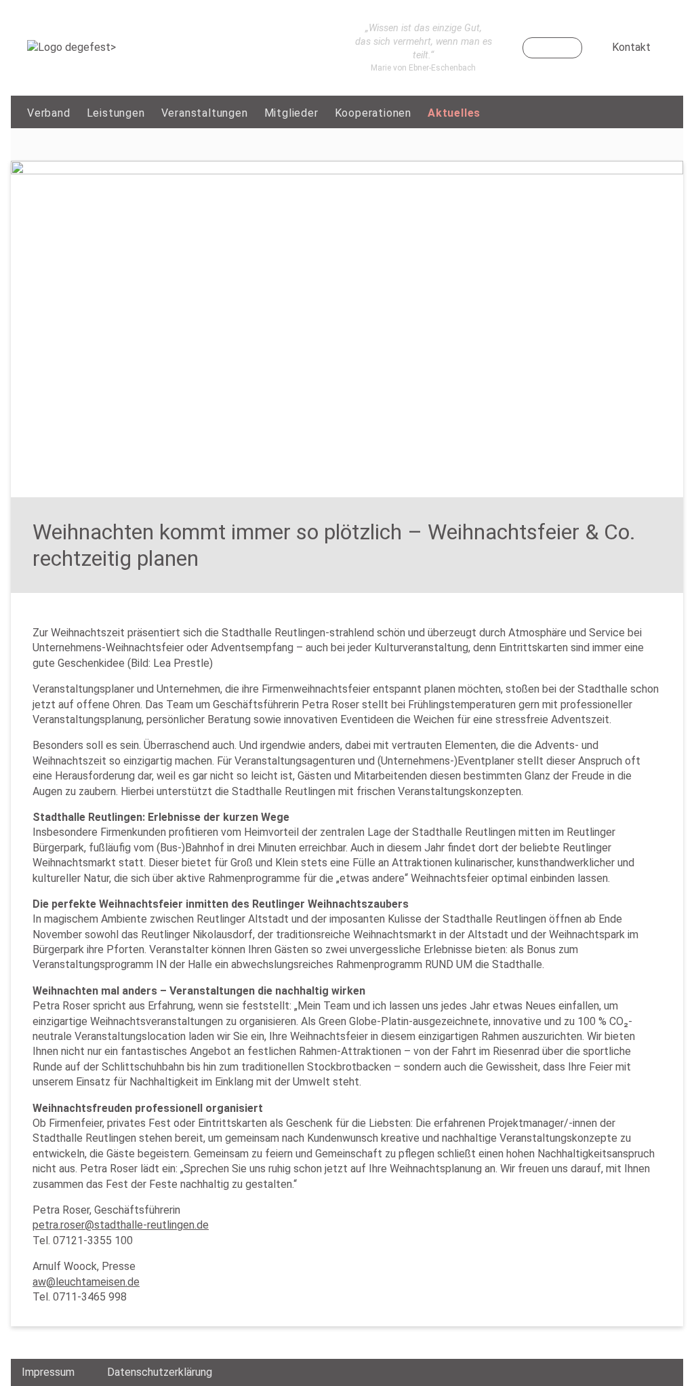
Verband (48, 113)
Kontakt (631, 47)
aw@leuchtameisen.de (86, 1281)
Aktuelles (454, 113)
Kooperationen (373, 113)
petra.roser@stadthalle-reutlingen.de (121, 1224)
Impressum (48, 1372)
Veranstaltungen (204, 113)
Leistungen (116, 113)
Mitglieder (291, 113)
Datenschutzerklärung (159, 1372)
